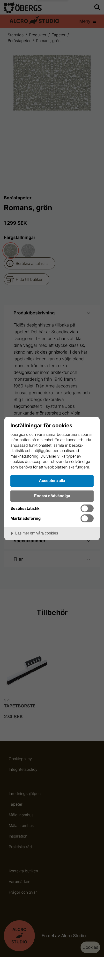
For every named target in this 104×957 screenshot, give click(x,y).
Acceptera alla (52, 480)
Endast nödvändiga (52, 496)
